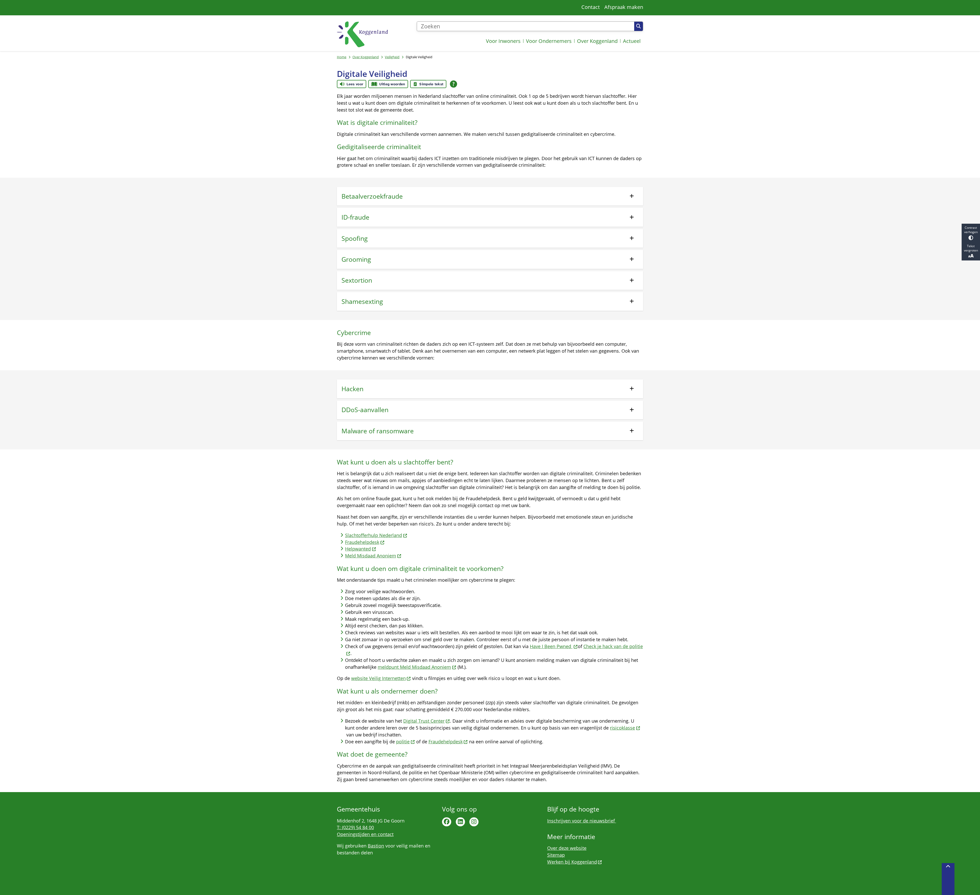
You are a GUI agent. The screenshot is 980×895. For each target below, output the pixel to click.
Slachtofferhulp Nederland (373, 535)
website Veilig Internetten (378, 678)
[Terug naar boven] (948, 879)
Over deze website (566, 848)
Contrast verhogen (971, 229)
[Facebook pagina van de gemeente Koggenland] (446, 822)
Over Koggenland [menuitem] (597, 41)
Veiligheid (392, 57)
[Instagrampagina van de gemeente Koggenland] (474, 822)
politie (403, 741)
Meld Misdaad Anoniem (370, 556)
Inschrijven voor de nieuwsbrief (581, 821)
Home (341, 57)
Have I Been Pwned (551, 646)
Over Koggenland (365, 57)
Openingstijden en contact (365, 834)
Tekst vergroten (971, 248)
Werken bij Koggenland (572, 862)
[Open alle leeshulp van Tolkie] (453, 84)
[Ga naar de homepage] (362, 34)
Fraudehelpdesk (362, 542)
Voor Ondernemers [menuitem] (549, 41)
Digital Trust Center (424, 721)
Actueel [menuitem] (632, 41)
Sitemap (556, 855)
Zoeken (638, 26)
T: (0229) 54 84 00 (355, 827)
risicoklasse (622, 728)
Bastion (376, 846)
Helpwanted (358, 549)
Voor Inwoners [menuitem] (503, 41)
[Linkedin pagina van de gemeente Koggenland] (460, 822)
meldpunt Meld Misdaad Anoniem (414, 667)
